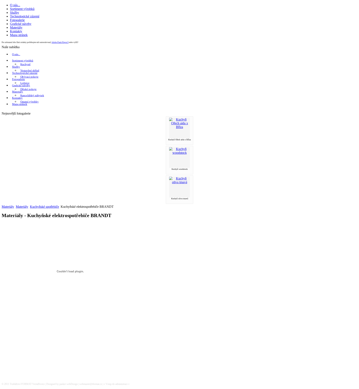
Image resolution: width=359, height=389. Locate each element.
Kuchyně (25, 64)
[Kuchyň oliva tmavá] (179, 182)
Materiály (17, 91)
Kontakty (17, 97)
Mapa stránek (19, 104)
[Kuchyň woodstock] (179, 152)
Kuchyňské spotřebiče (44, 206)
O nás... (16, 54)
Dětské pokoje (28, 89)
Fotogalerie (18, 79)
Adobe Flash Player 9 (60, 42)
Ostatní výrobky (29, 101)
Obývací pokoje (29, 76)
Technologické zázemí (24, 73)
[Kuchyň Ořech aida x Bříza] (179, 127)
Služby (16, 66)
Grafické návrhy (21, 85)
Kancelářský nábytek (32, 95)
